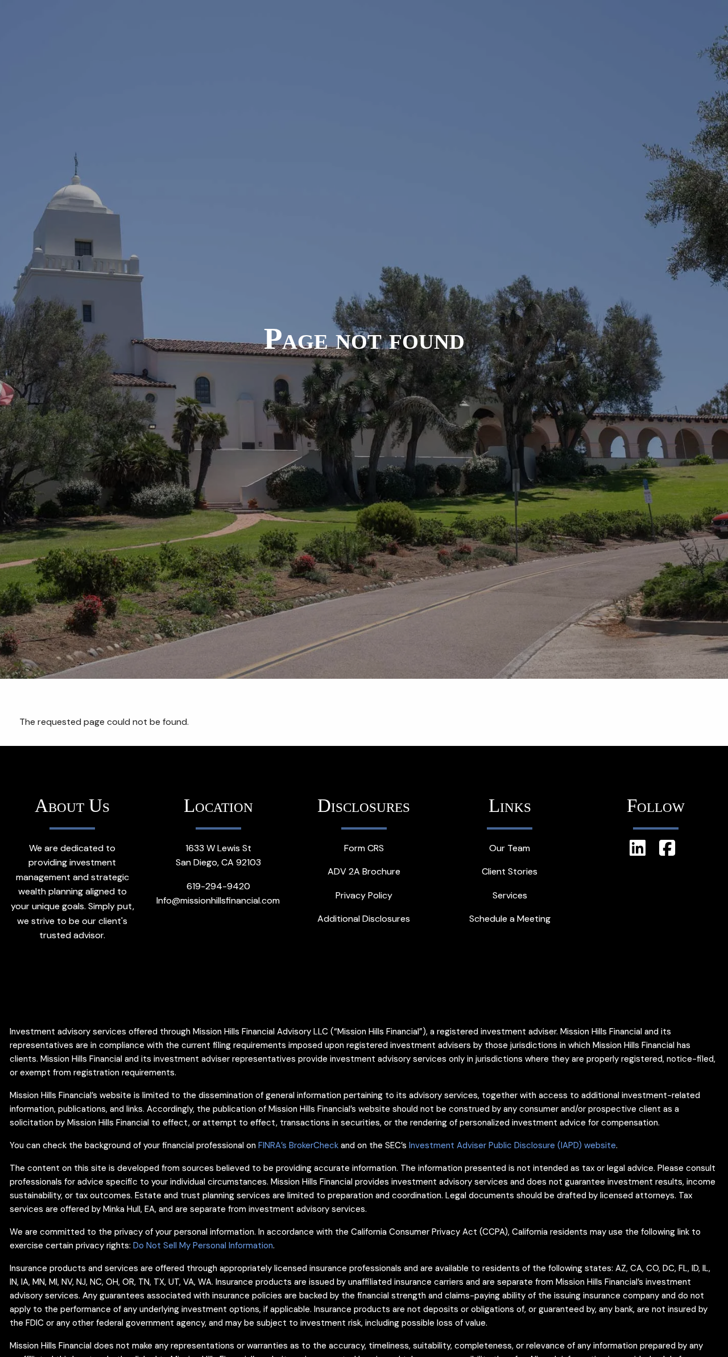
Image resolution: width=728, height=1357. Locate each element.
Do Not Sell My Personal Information (203, 1245)
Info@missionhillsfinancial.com (218, 900)
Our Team (509, 848)
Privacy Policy (364, 895)
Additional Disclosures (363, 919)
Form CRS (364, 848)
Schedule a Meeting (510, 919)
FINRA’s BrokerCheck (298, 1145)
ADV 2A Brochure (364, 871)
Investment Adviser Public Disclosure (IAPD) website (512, 1145)
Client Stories (509, 871)
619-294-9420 (218, 886)
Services (510, 895)
